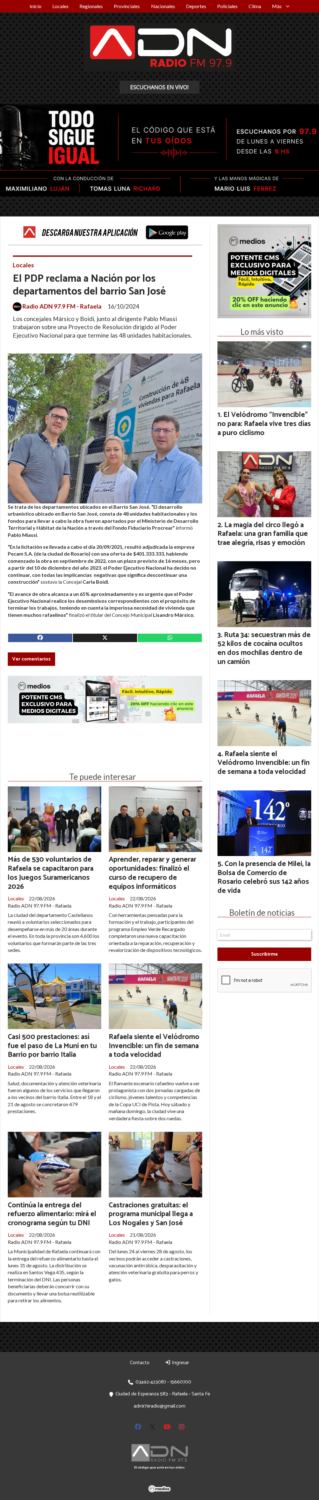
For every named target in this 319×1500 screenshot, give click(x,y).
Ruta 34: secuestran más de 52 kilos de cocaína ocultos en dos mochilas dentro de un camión (264, 648)
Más (277, 6)
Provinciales (127, 6)
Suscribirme (264, 954)
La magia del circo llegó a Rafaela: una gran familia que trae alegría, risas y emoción (262, 534)
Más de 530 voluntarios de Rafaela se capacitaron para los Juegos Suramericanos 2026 (50, 873)
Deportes (196, 6)
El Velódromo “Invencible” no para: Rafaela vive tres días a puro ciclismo (264, 424)
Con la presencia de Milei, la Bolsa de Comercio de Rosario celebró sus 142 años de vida (264, 877)
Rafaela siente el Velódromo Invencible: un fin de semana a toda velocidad (154, 1046)
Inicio (35, 6)
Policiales (227, 6)
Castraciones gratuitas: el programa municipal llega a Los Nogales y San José (151, 1214)
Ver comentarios (31, 659)
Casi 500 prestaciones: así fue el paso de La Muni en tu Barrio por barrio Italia (52, 1046)
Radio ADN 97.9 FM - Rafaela (62, 306)
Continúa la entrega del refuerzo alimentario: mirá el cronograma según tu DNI (52, 1214)
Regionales (91, 6)
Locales (60, 6)
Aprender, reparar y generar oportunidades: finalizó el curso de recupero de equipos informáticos (152, 873)
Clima (255, 6)
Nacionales (163, 6)
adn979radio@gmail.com (159, 1406)
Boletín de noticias (262, 912)
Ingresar (180, 1363)
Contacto (140, 1363)
